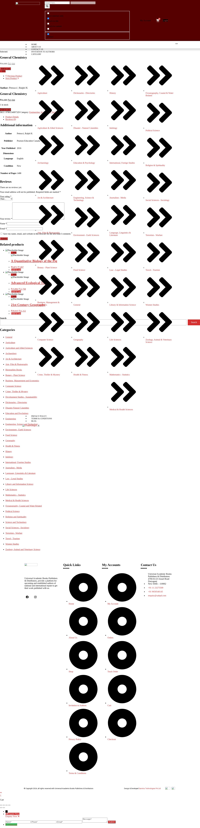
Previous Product (14, 76)
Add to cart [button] (16, 270)
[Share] (6, 805)
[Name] (18, 822)
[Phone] (44, 822)
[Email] (70, 822)
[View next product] (18, 78)
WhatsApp (12, 824)
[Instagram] (35, 597)
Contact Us (37, 49)
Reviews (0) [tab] (10, 119)
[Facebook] (27, 597)
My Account (145, 20)
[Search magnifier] (47, 6)
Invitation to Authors (43, 52)
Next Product (11, 78)
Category (36, 54)
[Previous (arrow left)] (1, 807)
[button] (146, 20)
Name (3, 223)
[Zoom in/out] (1, 805)
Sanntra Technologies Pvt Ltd (150, 788)
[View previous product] (6, 76)
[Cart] (158, 20)
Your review (6, 219)
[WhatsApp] (6, 824)
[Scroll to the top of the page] (1, 793)
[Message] (95, 822)
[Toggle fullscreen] (4, 805)
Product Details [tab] (12, 117)
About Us (36, 47)
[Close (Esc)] (9, 805)
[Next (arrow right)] (4, 807)
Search (3, 318)
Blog (33, 421)
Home (34, 44)
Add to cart (5, 69)
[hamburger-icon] (176, 43)
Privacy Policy (39, 416)
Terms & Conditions (41, 419)
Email (3, 228)
